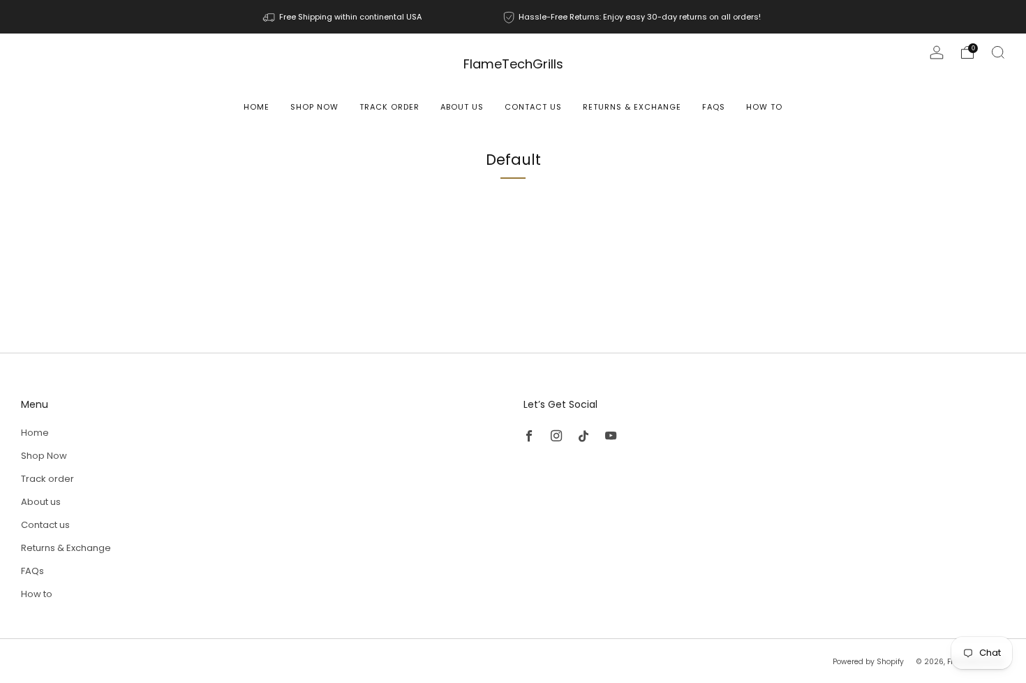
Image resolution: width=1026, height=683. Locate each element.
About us (462, 106)
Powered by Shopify (868, 661)
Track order (389, 106)
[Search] (998, 52)
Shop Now (314, 106)
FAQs (713, 106)
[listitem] (343, 17)
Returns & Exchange (632, 106)
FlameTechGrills (513, 65)
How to (764, 106)
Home (256, 106)
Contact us (533, 106)
